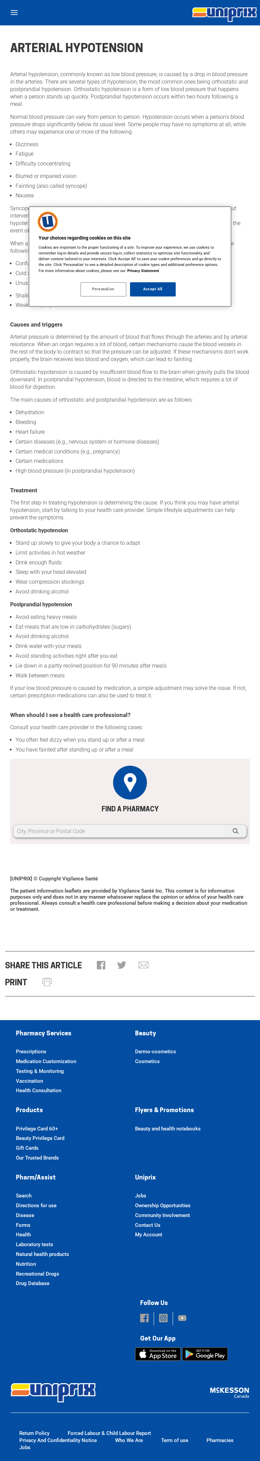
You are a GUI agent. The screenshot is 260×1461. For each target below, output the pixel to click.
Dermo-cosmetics (155, 1052)
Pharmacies (220, 1440)
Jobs (140, 1196)
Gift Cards (27, 1148)
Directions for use (36, 1205)
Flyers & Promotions (164, 1111)
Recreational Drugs (37, 1274)
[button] (101, 965)
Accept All (152, 289)
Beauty (145, 1034)
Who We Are (129, 1440)
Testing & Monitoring (40, 1071)
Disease (25, 1215)
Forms (23, 1225)
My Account (148, 1235)
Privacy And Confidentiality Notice (58, 1440)
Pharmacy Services (43, 1034)
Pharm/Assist (36, 1178)
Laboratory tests (34, 1244)
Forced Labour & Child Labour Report (109, 1433)
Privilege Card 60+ (37, 1129)
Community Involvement (162, 1215)
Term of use (174, 1440)
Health (23, 1235)
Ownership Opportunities (163, 1205)
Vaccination (29, 1081)
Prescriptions (31, 1052)
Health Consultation (38, 1090)
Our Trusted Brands (37, 1158)
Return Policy (34, 1433)
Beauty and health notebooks (168, 1129)
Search (23, 1196)
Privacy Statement (143, 270)
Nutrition (26, 1264)
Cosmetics (147, 1061)
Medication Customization (46, 1061)
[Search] (235, 831)
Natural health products (42, 1254)
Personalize (103, 289)
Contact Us (147, 1225)
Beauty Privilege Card (40, 1138)
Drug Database (32, 1283)
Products (29, 1111)
